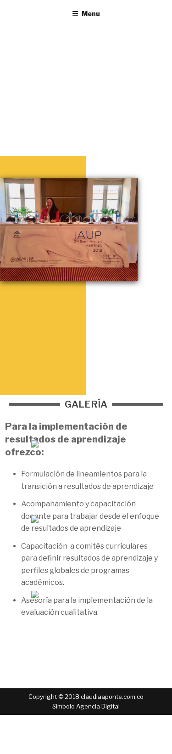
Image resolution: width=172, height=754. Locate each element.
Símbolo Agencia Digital (86, 706)
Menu (91, 13)
